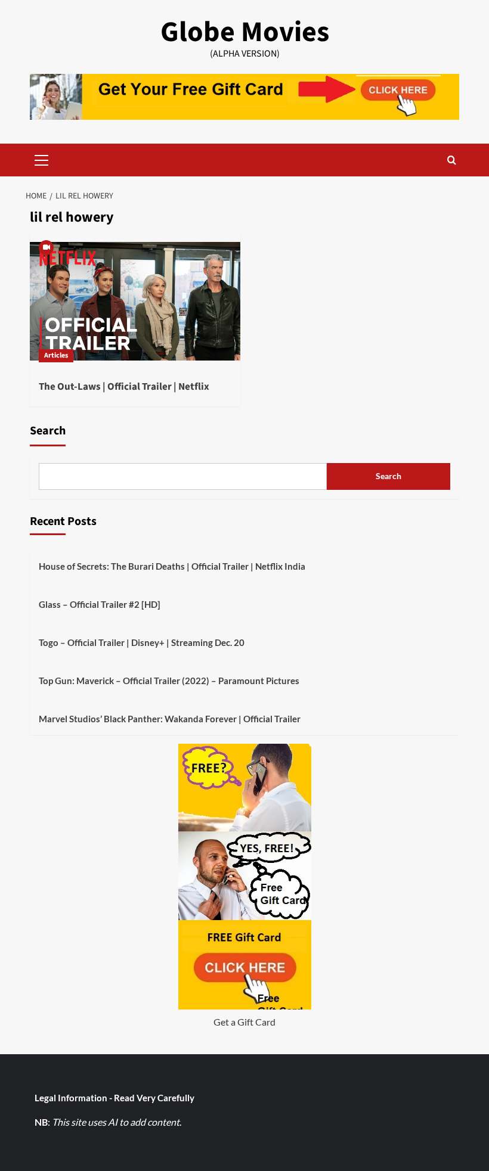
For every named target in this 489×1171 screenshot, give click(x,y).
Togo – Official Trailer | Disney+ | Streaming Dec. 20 (141, 642)
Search (48, 431)
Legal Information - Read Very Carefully (114, 1097)
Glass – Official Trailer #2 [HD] (99, 604)
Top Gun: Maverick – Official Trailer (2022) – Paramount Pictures (169, 680)
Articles (56, 355)
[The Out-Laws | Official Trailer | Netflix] (135, 301)
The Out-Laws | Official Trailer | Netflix (124, 387)
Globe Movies (244, 32)
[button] (42, 158)
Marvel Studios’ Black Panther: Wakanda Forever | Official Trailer (170, 718)
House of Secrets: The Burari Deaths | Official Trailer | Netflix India (172, 566)
